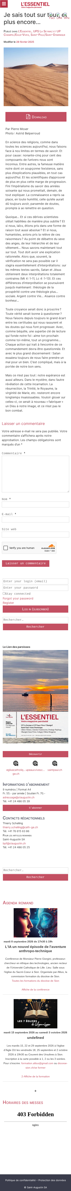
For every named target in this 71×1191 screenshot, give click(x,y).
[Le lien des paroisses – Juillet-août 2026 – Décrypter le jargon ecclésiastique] (35, 697)
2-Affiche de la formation (35, 1076)
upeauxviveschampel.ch (35, 769)
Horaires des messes (23, 1102)
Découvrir (35, 754)
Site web (9, 529)
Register (8, 603)
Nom (6, 499)
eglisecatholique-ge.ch (16, 771)
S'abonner (35, 807)
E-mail (9, 514)
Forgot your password (18, 598)
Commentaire (13, 453)
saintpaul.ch (55, 769)
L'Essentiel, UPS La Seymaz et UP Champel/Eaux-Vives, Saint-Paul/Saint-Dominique (34, 32)
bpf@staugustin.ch (14, 843)
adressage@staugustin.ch (19, 797)
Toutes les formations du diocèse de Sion (35, 980)
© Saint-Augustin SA (35, 1187)
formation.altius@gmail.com (37, 1063)
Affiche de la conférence (36, 989)
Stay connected (18, 594)
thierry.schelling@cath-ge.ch (20, 827)
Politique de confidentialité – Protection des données (35, 1180)
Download (39, 117)
